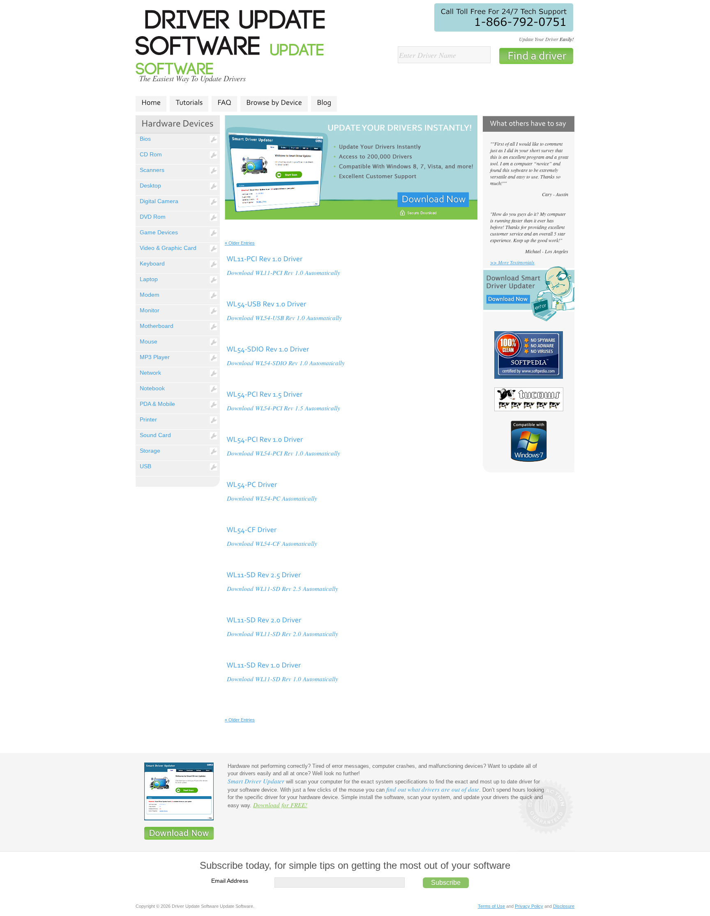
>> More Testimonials (512, 262)
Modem (149, 294)
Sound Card (155, 435)
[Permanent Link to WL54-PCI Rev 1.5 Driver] (264, 393)
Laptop (149, 279)
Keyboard (152, 263)
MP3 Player (155, 357)
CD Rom (151, 154)
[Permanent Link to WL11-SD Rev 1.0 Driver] (263, 664)
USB (145, 466)
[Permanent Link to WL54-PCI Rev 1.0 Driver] (264, 439)
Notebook (152, 388)
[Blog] (324, 102)
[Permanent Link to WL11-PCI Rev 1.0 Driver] (264, 258)
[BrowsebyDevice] (274, 102)
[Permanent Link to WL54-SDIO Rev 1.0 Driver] (268, 348)
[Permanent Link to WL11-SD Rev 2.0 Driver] (264, 619)
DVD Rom (153, 216)
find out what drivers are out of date (432, 789)
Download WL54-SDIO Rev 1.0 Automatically (286, 363)
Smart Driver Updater (256, 781)
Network (150, 372)
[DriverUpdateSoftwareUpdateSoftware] (235, 44)
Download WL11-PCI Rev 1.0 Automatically (283, 272)
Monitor (149, 310)
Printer (148, 419)
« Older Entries (240, 242)
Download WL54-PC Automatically (272, 498)
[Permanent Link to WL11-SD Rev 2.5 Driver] (263, 574)
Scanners (152, 170)
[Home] (151, 102)
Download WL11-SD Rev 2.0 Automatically (282, 634)
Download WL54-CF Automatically (272, 543)
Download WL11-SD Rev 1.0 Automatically (282, 679)
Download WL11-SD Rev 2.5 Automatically (282, 588)
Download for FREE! (280, 805)
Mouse (148, 341)
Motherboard (156, 326)
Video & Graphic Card (168, 248)
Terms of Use (491, 906)
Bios (145, 138)
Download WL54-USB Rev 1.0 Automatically (284, 318)
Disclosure (563, 906)
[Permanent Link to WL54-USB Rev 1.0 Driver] (266, 303)
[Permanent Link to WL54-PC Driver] (252, 484)
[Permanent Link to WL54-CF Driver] (251, 529)
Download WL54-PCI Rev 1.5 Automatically (283, 408)
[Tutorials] (189, 102)
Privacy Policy (529, 906)
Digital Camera (159, 201)
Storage (150, 450)
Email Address (229, 880)
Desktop (150, 185)
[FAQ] (224, 102)
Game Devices (159, 232)
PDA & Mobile (157, 404)
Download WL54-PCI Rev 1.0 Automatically (283, 453)
